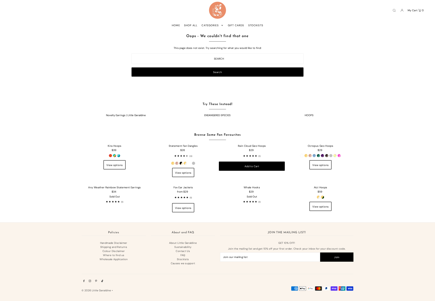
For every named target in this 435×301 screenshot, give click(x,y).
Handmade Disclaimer (113, 243)
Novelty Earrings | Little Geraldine (126, 115)
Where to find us (113, 255)
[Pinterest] (96, 281)
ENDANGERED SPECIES (217, 115)
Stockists (183, 259)
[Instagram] (90, 281)
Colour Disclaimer (113, 251)
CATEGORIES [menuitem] (210, 25)
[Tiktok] (102, 281)
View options (114, 165)
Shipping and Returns (113, 247)
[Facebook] (84, 281)
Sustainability (182, 247)
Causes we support (183, 263)
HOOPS (309, 115)
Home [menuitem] (176, 25)
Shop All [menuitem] (190, 25)
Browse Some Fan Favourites (217, 135)
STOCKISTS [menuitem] (255, 25)
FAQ (182, 255)
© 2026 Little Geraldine (96, 290)
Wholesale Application (114, 259)
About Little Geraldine (183, 243)
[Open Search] (394, 10)
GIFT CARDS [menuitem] (236, 25)
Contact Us (183, 251)
